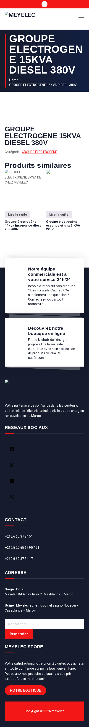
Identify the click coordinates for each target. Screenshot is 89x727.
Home (13, 80)
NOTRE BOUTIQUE (25, 690)
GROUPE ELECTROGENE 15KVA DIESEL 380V (43, 85)
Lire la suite (17, 214)
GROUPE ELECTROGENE (39, 152)
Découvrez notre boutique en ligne (46, 331)
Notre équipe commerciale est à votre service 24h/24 (49, 274)
